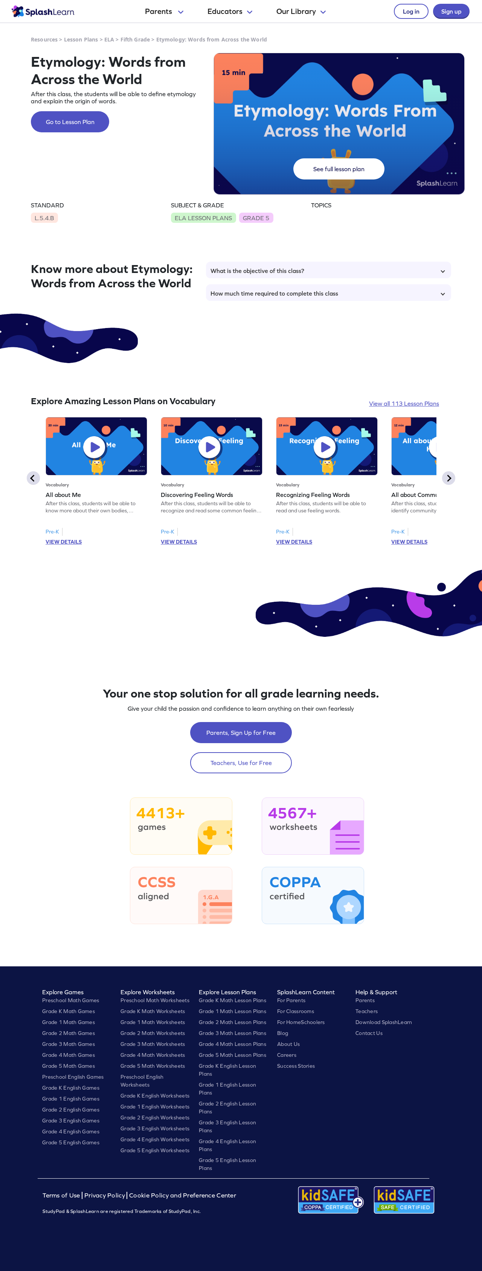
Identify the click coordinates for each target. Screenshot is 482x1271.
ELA (109, 39)
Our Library (296, 11)
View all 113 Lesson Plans (404, 403)
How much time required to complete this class (274, 293)
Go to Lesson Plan (70, 121)
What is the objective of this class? (257, 270)
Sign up (451, 11)
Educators (225, 11)
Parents (159, 11)
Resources (44, 39)
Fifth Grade (135, 39)
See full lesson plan (339, 169)
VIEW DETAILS (64, 542)
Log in (411, 11)
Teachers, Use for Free (241, 762)
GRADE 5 (256, 218)
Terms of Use (62, 1195)
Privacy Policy (104, 1195)
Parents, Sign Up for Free (241, 732)
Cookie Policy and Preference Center (182, 1195)
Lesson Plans (81, 39)
